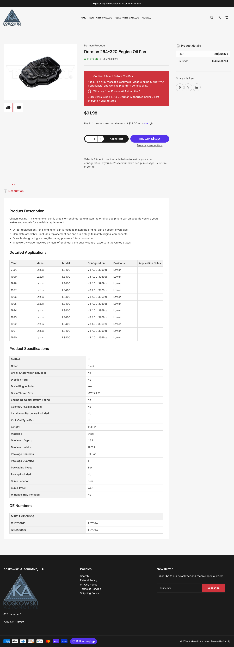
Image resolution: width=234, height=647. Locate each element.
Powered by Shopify (221, 641)
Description (16, 191)
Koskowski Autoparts (199, 641)
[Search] (211, 17)
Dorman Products (95, 45)
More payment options (149, 145)
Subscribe (213, 587)
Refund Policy (88, 580)
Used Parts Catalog (127, 17)
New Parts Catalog (100, 17)
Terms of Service (90, 588)
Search (84, 576)
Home (83, 17)
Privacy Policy (88, 584)
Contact (147, 17)
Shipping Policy (89, 593)
